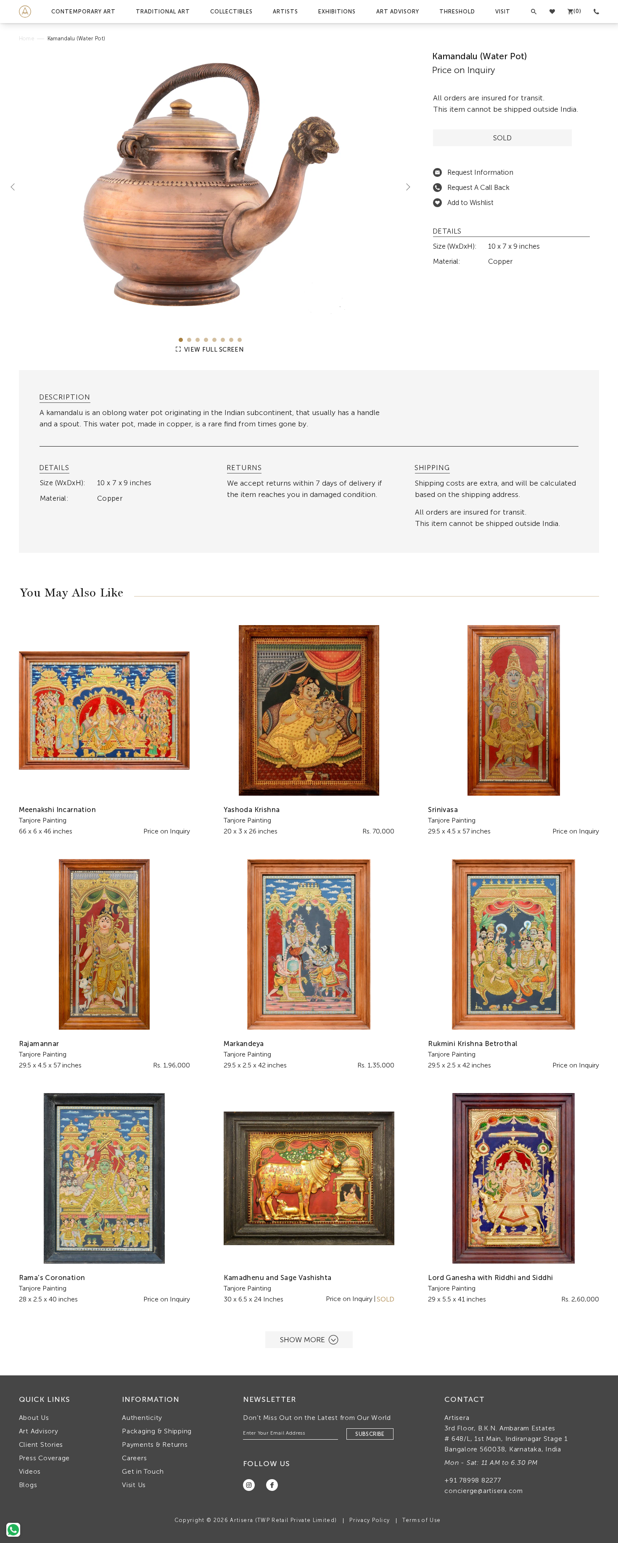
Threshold (457, 11)
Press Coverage (44, 1458)
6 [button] (223, 340)
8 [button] (240, 340)
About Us (34, 1418)
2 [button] (189, 340)
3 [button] (197, 340)
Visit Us (134, 1485)
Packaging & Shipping (157, 1431)
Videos (30, 1471)
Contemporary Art (83, 11)
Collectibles (231, 11)
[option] (210, 187)
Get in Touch (143, 1471)
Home (26, 38)
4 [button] (206, 340)
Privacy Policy (369, 1520)
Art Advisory (397, 11)
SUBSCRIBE (370, 1434)
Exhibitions (337, 11)
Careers (134, 1458)
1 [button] (181, 340)
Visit (502, 11)
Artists (285, 11)
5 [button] (214, 340)
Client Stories (41, 1444)
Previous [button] (16, 186)
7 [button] (231, 340)
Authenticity (142, 1418)
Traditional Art (163, 11)
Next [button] (405, 186)
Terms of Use (421, 1520)
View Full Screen (213, 349)
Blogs (28, 1485)
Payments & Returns (155, 1444)
